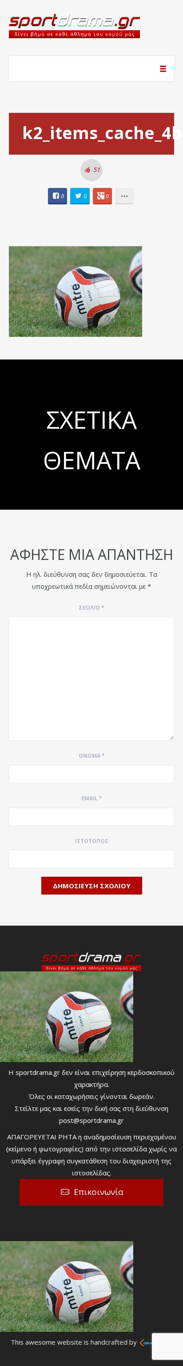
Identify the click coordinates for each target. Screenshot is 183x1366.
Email (91, 798)
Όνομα (92, 755)
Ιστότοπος (91, 841)
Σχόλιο (91, 607)
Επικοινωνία (98, 1192)
